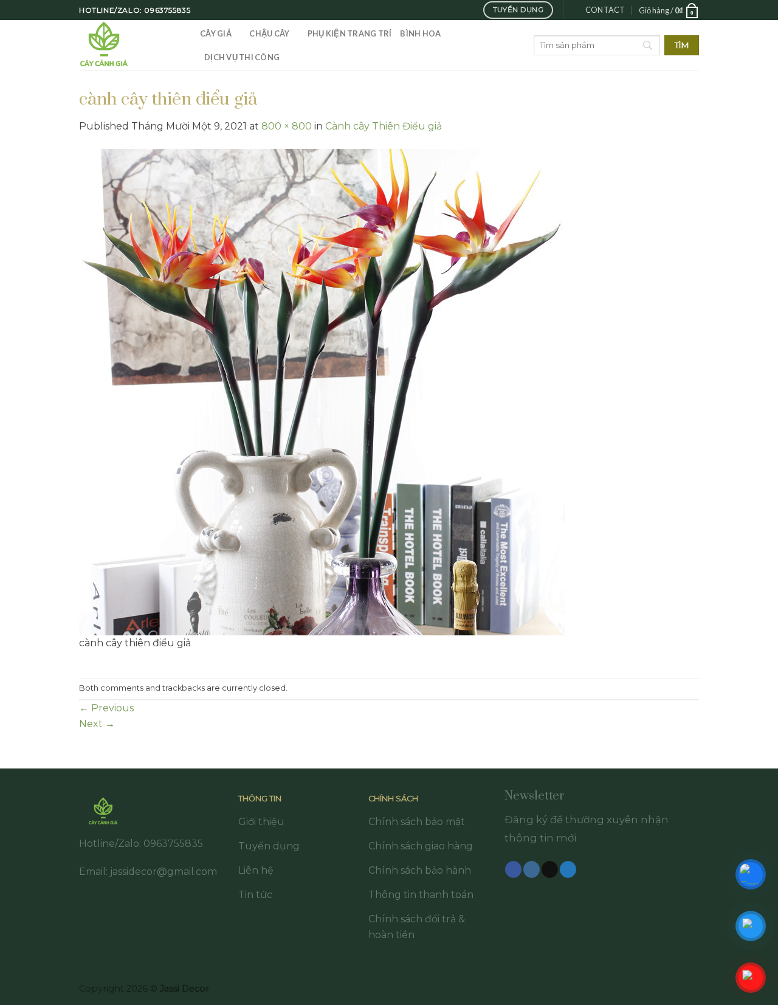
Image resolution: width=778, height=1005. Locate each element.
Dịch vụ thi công (242, 57)
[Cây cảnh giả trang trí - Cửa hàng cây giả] (130, 45)
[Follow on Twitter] (568, 869)
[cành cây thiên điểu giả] (322, 391)
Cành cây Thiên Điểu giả (383, 126)
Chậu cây (269, 33)
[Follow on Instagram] (531, 869)
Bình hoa (420, 33)
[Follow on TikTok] (550, 869)
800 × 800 (286, 126)
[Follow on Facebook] (513, 869)
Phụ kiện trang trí (350, 33)
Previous (106, 708)
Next (97, 724)
